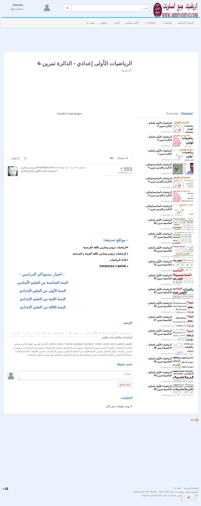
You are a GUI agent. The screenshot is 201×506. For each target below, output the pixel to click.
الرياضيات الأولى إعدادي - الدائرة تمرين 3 (159, 124)
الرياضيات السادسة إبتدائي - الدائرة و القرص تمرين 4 (158, 166)
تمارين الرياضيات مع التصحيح (65, 354)
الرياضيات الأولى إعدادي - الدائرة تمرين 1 (159, 152)
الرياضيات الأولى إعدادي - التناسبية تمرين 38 (159, 387)
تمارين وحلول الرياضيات (38, 354)
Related (187, 113)
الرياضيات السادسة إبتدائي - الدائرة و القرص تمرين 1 (158, 207)
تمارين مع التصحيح (89, 354)
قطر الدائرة (27, 343)
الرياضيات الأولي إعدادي (113, 347)
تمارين (100, 351)
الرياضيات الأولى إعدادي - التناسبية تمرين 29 (159, 346)
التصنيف (167, 22)
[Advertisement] (101, 39)
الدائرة (24, 171)
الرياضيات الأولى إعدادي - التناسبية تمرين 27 (159, 235)
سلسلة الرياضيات (123, 354)
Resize (125, 70)
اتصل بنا (90, 22)
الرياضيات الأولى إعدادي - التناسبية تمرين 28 (159, 221)
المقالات (151, 22)
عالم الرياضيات (22, 351)
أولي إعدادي (109, 351)
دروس (60, 351)
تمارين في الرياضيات (33, 347)
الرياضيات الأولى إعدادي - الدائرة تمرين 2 (159, 138)
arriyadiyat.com (45, 167)
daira (113, 343)
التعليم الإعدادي (106, 354)
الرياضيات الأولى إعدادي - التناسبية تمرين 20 (159, 332)
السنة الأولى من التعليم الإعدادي (80, 351)
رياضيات (121, 351)
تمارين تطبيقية (38, 351)
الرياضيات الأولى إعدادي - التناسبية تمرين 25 (159, 263)
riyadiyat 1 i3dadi (93, 343)
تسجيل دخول (16, 8)
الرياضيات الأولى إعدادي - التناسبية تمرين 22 (159, 304)
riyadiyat (77, 343)
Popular (172, 113)
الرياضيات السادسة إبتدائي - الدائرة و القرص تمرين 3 (158, 179)
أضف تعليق (125, 384)
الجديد (117, 22)
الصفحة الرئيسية (186, 22)
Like (14, 158)
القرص (37, 343)
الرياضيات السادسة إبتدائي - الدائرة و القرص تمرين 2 (158, 193)
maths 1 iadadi (64, 343)
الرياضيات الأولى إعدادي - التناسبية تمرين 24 (159, 276)
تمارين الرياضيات (53, 347)
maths (52, 343)
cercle (106, 343)
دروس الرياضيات (92, 347)
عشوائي (104, 22)
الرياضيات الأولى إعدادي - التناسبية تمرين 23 (159, 290)
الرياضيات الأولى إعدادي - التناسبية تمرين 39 (159, 373)
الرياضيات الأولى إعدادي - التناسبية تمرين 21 (159, 318)
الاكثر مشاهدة (132, 22)
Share (121, 158)
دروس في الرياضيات (72, 347)
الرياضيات (51, 351)
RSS (192, 420)
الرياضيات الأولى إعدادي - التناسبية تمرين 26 (159, 249)
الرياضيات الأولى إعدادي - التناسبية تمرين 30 (159, 360)
